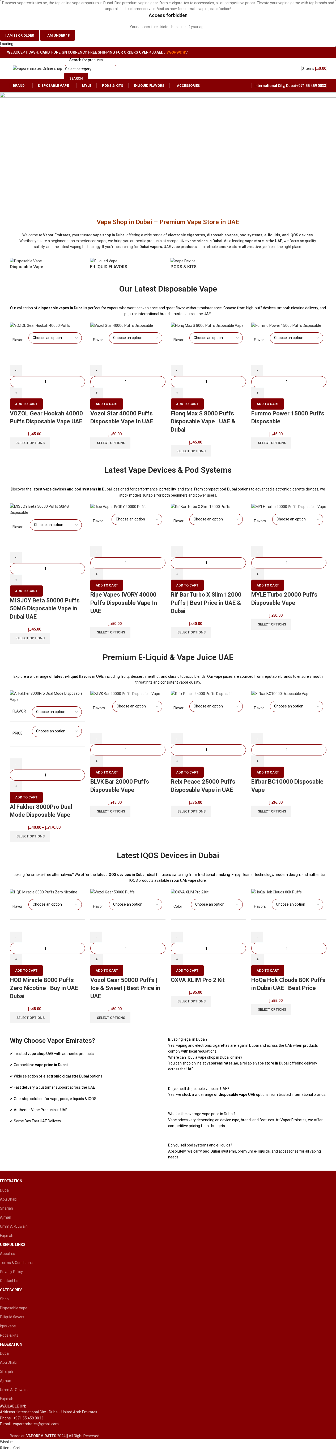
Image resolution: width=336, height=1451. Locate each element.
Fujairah (6, 1235)
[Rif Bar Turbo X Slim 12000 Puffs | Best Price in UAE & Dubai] (200, 506)
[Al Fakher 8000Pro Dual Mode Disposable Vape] (47, 696)
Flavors (260, 521)
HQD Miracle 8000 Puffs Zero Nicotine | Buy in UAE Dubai (44, 988)
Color (177, 906)
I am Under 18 (57, 35)
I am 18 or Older (19, 35)
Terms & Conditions (16, 1263)
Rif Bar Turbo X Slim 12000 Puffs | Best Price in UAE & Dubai (206, 602)
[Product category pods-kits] (168, 266)
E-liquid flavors (12, 1317)
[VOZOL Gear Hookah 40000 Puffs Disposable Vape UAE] (40, 325)
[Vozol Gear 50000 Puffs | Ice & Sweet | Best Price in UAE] (112, 892)
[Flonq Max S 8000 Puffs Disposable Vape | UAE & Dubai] (207, 325)
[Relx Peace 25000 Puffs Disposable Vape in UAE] (203, 693)
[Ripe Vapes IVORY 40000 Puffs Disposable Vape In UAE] (118, 506)
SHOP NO (174, 52)
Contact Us (9, 1281)
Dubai (5, 1190)
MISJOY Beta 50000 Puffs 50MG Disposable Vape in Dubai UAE (45, 608)
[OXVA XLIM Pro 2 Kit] (190, 892)
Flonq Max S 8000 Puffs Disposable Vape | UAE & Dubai (203, 421)
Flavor (17, 340)
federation (11, 1181)
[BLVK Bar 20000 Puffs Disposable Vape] (125, 693)
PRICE (17, 733)
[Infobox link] (158, 1412)
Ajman (5, 1217)
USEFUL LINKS (12, 1245)
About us (7, 1254)
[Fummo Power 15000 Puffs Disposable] (286, 325)
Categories (11, 1290)
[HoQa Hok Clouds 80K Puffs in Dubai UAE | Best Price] (276, 892)
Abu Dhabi (8, 1199)
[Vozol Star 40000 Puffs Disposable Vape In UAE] (121, 325)
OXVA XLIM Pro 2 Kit (198, 980)
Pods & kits (9, 1335)
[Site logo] (37, 68)
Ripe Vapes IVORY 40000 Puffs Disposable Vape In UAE (123, 602)
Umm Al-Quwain (14, 1226)
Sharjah (6, 1208)
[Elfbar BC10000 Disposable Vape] (281, 693)
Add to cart (26, 404)
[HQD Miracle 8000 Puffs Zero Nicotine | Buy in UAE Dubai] (43, 892)
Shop (4, 1299)
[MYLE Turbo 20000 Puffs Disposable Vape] (288, 506)
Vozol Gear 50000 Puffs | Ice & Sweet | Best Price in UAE (125, 988)
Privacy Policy (11, 1272)
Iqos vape (8, 1326)
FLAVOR (19, 711)
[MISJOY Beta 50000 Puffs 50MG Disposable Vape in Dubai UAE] (47, 509)
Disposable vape (13, 1308)
